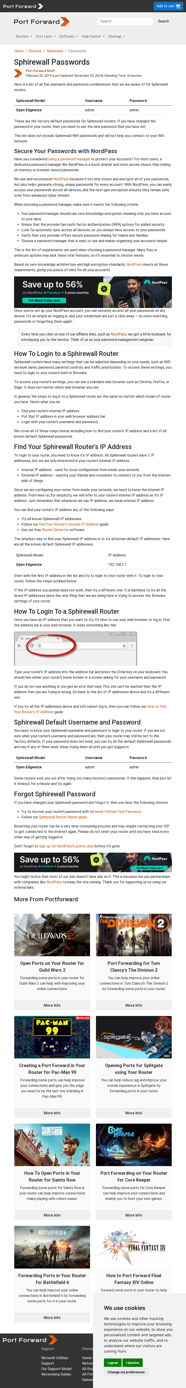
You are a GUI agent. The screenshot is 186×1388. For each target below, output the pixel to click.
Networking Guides (56, 1374)
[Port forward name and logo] (23, 6)
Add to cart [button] (166, 6)
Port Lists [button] (44, 36)
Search (163, 21)
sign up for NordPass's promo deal (66, 846)
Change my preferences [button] (126, 1372)
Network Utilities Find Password (115, 811)
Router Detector (55, 530)
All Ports (89, 1374)
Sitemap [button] (115, 36)
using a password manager (69, 159)
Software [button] (67, 36)
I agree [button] (113, 1363)
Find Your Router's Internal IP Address (69, 524)
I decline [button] (132, 1363)
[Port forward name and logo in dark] (42, 21)
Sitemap (88, 1349)
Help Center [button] (92, 36)
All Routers (91, 1369)
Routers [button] (22, 36)
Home (19, 51)
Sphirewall (55, 51)
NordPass (61, 179)
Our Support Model (56, 1369)
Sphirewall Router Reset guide (63, 817)
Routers (35, 51)
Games (87, 1380)
